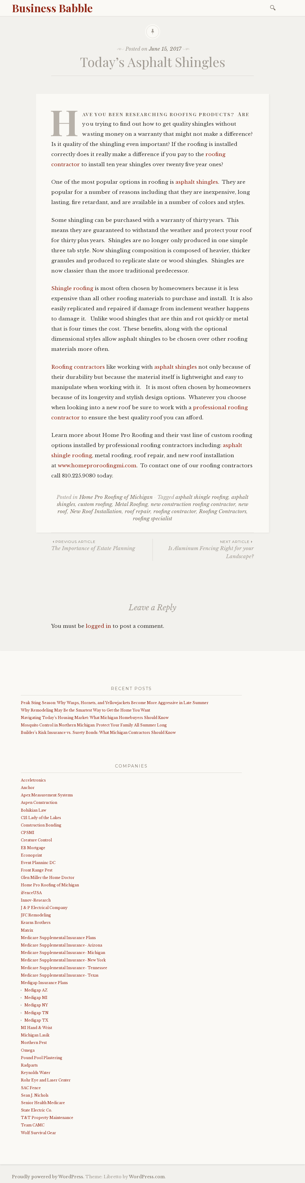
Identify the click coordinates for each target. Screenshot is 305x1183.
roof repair (137, 511)
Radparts (29, 1065)
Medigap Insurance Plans (44, 982)
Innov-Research (36, 900)
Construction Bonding (41, 825)
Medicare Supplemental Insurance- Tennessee (64, 968)
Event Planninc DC (38, 862)
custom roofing (95, 504)
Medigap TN (36, 1013)
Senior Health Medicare (43, 1102)
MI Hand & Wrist (36, 1027)
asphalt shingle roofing (201, 497)
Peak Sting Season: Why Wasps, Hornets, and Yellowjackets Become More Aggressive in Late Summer (114, 703)
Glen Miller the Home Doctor (47, 877)
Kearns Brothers (36, 922)
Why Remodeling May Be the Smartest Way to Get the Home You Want (85, 710)
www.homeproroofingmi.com (97, 466)
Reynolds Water (35, 1072)
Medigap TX (36, 1020)
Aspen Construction (39, 802)
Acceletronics (33, 780)
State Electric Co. (36, 1110)
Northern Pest (34, 1042)
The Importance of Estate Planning (93, 545)
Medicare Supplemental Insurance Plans (58, 937)
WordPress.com (147, 1176)
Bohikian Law (33, 810)
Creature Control (36, 840)
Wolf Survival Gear (38, 1133)
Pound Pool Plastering (41, 1058)
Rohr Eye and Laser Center (46, 1080)
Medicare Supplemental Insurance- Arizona (61, 945)
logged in (98, 626)
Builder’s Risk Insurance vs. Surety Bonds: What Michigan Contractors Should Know (98, 732)
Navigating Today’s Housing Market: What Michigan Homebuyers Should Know (95, 717)
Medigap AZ (35, 990)
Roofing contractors (78, 367)
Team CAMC (32, 1125)
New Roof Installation (96, 511)
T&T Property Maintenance (47, 1117)
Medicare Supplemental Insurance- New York (63, 960)
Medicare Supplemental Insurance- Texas (60, 975)
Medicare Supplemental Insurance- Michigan (63, 952)
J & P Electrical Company (44, 907)
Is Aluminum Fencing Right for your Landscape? (211, 549)
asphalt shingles (196, 182)
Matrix (27, 930)
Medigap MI (35, 997)
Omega (28, 1050)
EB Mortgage (33, 848)
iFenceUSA (31, 893)
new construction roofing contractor (193, 504)
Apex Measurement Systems (47, 795)
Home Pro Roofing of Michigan (116, 497)
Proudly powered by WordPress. (48, 1176)
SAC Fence (31, 1088)
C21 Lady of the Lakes (41, 817)
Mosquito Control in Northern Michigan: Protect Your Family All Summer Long (94, 725)
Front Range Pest (36, 870)
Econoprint (31, 855)
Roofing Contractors (222, 511)
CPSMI (27, 832)
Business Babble (52, 8)
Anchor (28, 787)
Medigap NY (36, 1005)
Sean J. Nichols (35, 1095)
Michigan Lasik (35, 1035)
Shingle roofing (72, 288)
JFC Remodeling (36, 915)
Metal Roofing (131, 504)
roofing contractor (174, 511)
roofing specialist (152, 519)
